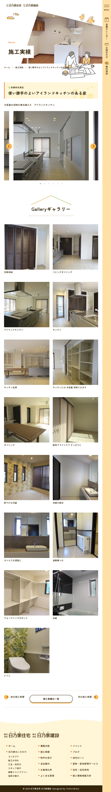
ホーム (7, 67)
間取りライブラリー (18, 772)
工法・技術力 (14, 764)
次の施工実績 (85, 696)
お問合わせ (106, 52)
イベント (77, 745)
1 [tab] (40, 183)
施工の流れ (13, 760)
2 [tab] (44, 183)
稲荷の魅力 (13, 775)
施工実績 (19, 67)
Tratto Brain (72, 788)
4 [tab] (53, 183)
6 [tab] (62, 183)
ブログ (76, 751)
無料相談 (106, 70)
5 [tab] (57, 183)
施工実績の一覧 (51, 698)
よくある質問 (47, 775)
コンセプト (13, 756)
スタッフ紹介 (14, 768)
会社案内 (45, 763)
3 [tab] (49, 183)
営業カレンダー (106, 31)
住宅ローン (78, 757)
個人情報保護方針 (82, 775)
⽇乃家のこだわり (17, 751)
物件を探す (46, 757)
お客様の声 (46, 769)
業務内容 (45, 745)
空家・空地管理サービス (85, 763)
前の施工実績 (17, 696)
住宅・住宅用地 (81, 769)
